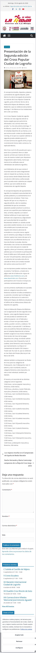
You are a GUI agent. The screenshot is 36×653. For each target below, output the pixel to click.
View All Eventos (8, 606)
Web (3, 535)
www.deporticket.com (11, 278)
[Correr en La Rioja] (4, 35)
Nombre (6, 516)
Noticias (7, 47)
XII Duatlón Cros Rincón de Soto (18, 591)
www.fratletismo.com (17, 276)
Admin (25, 68)
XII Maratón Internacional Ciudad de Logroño (15, 583)
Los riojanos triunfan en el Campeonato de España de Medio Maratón (18, 454)
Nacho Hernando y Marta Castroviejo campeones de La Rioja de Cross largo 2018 (18, 463)
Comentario (7, 490)
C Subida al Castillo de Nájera (16, 569)
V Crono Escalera (11, 575)
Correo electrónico (9, 526)
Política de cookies (26, 629)
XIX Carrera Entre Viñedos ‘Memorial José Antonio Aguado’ (18, 598)
